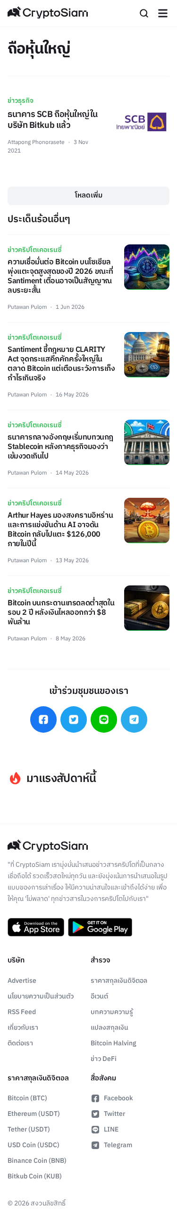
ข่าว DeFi (104, 1059)
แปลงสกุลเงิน (109, 1028)
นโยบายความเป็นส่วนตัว (41, 996)
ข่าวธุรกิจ (21, 100)
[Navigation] (162, 13)
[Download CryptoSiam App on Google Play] (100, 927)
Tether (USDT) (29, 1129)
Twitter (114, 1114)
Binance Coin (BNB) (37, 1161)
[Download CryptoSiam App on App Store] (36, 927)
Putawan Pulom (27, 307)
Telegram (118, 1145)
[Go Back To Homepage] (48, 13)
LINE (111, 1129)
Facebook (118, 1098)
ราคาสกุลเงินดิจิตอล (119, 981)
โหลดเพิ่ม (88, 195)
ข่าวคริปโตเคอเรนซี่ (34, 249)
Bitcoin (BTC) (27, 1098)
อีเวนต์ (99, 996)
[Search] (144, 13)
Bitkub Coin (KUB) (35, 1176)
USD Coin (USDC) (33, 1145)
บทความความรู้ (112, 1012)
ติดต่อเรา (20, 1043)
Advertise (22, 981)
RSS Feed (22, 1012)
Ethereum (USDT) (34, 1114)
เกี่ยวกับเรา (23, 1028)
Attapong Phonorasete (36, 142)
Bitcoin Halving (113, 1043)
